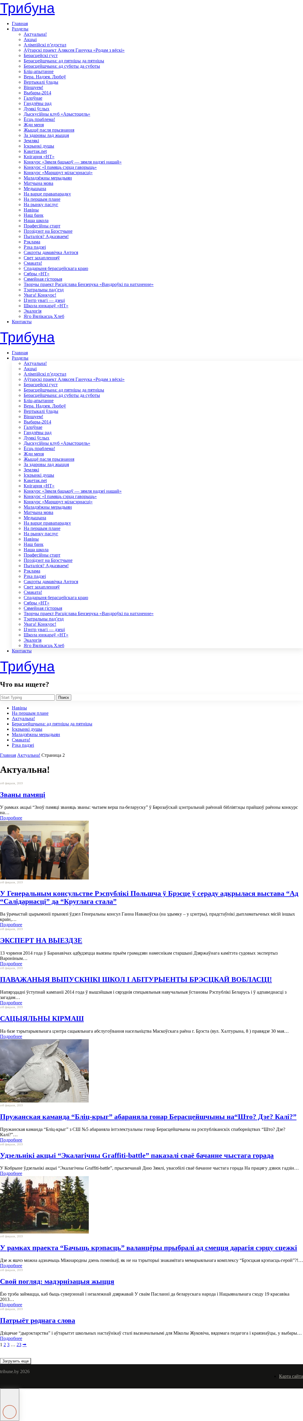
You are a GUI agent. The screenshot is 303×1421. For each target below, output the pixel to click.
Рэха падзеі (35, 247)
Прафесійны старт (42, 225)
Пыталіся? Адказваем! (46, 236)
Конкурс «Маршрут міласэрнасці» (58, 172)
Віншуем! (33, 87)
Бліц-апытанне (39, 71)
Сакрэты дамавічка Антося (51, 252)
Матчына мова (38, 183)
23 (19, 1344)
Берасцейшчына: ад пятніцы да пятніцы (64, 60)
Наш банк (33, 215)
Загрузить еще (15, 1361)
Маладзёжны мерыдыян (48, 177)
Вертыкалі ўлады (41, 82)
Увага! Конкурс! (40, 295)
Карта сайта (291, 1376)
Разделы (20, 28)
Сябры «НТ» (36, 273)
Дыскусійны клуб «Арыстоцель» (57, 114)
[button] (9, 1404)
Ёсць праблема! (39, 119)
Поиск (63, 697)
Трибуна (27, 8)
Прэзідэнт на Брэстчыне (48, 231)
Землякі (31, 140)
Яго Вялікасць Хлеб (44, 316)
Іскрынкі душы (39, 145)
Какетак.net (35, 151)
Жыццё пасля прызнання (49, 129)
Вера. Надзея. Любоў (45, 76)
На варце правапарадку (47, 193)
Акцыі (30, 39)
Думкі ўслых (36, 108)
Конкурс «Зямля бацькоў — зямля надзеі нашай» (73, 161)
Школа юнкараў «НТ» (46, 305)
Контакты (22, 321)
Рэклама (32, 241)
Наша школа (36, 220)
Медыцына (35, 188)
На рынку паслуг (41, 204)
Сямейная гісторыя (43, 279)
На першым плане (42, 199)
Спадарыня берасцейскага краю (56, 268)
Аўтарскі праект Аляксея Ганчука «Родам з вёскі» (74, 50)
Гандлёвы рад (37, 103)
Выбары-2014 (37, 92)
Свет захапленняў (42, 257)
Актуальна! (35, 34)
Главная (20, 23)
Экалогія (32, 310)
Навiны (31, 209)
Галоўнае (33, 98)
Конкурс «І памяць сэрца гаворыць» (60, 167)
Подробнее (11, 817)
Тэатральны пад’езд (44, 289)
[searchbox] (27, 697)
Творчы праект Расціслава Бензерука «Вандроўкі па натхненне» (89, 284)
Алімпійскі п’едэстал (45, 44)
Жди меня (34, 124)
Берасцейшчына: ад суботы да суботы (62, 66)
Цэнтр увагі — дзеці (44, 300)
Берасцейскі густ (41, 55)
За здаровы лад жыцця (46, 135)
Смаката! (33, 263)
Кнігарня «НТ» (39, 156)
